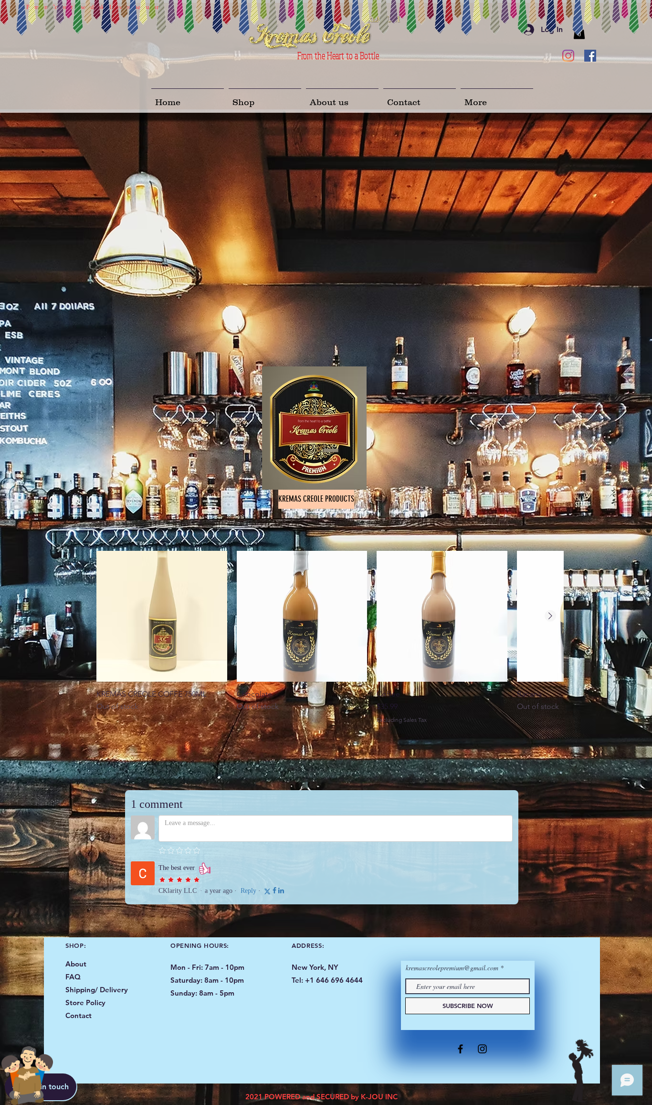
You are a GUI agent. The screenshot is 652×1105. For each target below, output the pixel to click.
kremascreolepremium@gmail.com (452, 968)
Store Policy (85, 1002)
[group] (330, 641)
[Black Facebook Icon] (460, 1049)
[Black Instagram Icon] (482, 1049)
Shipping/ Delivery (97, 989)
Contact (78, 1015)
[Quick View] (161, 616)
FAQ (73, 976)
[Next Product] (550, 616)
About (75, 963)
